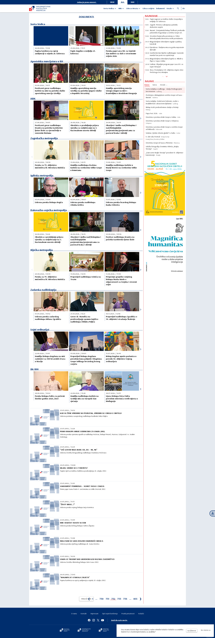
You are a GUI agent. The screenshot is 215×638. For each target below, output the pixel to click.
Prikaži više (86, 599)
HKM (112, 2)
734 (125, 598)
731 (107, 598)
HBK (120, 8)
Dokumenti (160, 8)
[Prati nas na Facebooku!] (89, 620)
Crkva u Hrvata (132, 8)
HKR (132, 2)
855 (135, 598)
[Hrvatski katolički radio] (104, 630)
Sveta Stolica (108, 8)
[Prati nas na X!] (98, 620)
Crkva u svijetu (148, 8)
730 (101, 598)
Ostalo (169, 8)
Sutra (155, 85)
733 (119, 598)
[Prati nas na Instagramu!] (93, 620)
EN (184, 8)
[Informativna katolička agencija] (84, 630)
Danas (146, 85)
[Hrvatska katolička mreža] (65, 630)
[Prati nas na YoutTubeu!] (102, 620)
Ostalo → (164, 85)
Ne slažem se (206, 630)
